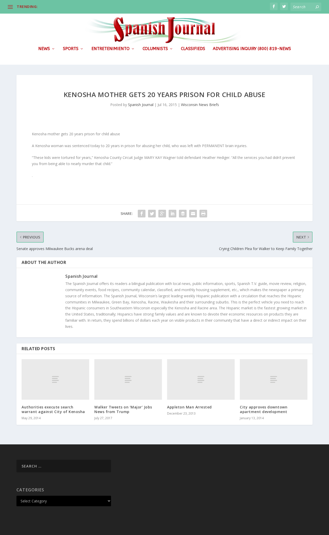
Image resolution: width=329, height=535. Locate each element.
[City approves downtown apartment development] (273, 379)
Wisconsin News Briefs (200, 104)
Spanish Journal (140, 104)
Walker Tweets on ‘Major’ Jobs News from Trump (123, 409)
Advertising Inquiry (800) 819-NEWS (252, 49)
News (44, 49)
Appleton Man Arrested (189, 407)
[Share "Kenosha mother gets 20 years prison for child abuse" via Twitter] (152, 213)
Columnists (155, 49)
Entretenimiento (111, 49)
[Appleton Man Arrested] (201, 379)
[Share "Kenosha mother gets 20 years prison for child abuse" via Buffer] (183, 213)
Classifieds (193, 49)
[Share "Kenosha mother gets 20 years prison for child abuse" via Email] (193, 213)
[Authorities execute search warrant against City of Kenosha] (55, 379)
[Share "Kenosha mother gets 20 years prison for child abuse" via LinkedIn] (172, 213)
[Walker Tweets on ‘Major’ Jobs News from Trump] (128, 379)
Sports (70, 49)
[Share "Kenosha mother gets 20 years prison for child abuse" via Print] (203, 213)
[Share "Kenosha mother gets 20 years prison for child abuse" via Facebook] (141, 213)
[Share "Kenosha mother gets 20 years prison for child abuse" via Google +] (162, 213)
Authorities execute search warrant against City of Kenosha (53, 409)
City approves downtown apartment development (263, 409)
